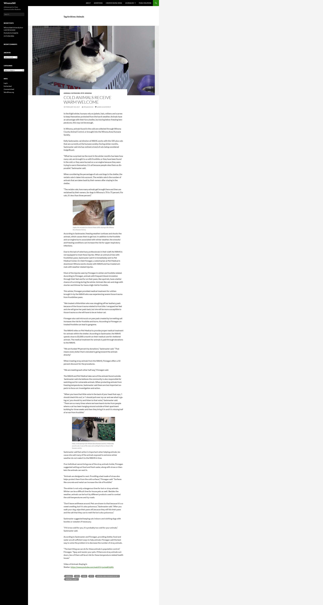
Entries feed (8, 86)
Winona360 (10, 3)
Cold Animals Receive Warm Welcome (87, 100)
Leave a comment (104, 107)
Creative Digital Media (114, 3)
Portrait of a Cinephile (11, 33)
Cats (77, 576)
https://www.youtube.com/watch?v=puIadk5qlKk (92, 567)
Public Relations (145, 3)
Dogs (84, 576)
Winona (88, 93)
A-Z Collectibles (9, 36)
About (88, 3)
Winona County (72, 579)
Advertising (98, 3)
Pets (82, 93)
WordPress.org (9, 92)
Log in (6, 83)
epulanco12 (88, 107)
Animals (67, 93)
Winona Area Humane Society (108, 576)
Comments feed (9, 89)
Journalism (129, 3)
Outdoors (75, 93)
